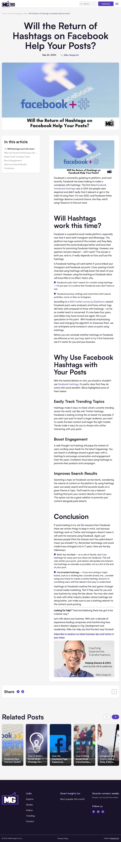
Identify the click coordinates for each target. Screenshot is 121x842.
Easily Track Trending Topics (17, 157)
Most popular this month (72, 799)
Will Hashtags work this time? (20, 149)
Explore (29, 799)
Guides (29, 804)
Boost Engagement (13, 161)
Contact (30, 821)
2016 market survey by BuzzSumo (87, 301)
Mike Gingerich (71, 55)
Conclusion (9, 168)
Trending (30, 815)
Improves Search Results (15, 164)
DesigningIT (114, 838)
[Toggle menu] (117, 4)
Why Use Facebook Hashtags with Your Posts (20, 153)
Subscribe (106, 4)
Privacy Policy (63, 838)
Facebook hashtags (68, 384)
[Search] (81, 4)
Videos (29, 810)
